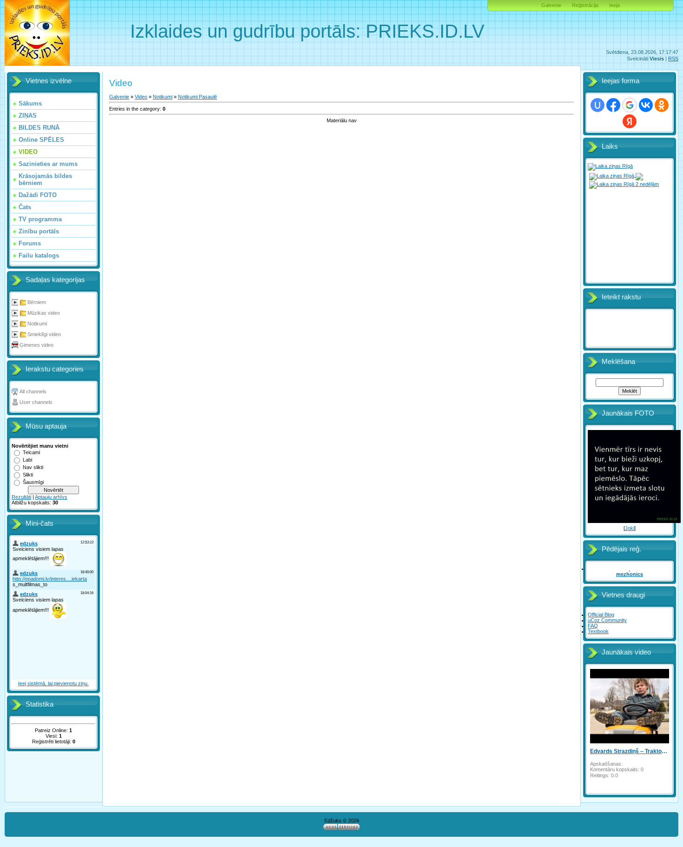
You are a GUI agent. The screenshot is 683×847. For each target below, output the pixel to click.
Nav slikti (33, 467)
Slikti (28, 474)
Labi (27, 460)
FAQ (593, 626)
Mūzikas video (43, 313)
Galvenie (551, 5)
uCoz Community (607, 620)
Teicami (31, 452)
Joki (629, 528)
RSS (673, 58)
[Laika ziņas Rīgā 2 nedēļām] (624, 183)
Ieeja (614, 5)
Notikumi (37, 323)
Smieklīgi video (44, 334)
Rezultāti (21, 497)
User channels (36, 402)
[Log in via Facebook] (613, 105)
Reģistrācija (585, 5)
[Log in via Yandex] (630, 121)
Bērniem (36, 302)
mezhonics (629, 574)
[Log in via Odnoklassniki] (662, 105)
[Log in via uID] (597, 105)
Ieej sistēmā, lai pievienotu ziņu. (53, 683)
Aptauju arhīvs (51, 497)
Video (141, 96)
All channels (33, 391)
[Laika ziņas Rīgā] (610, 166)
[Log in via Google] (629, 105)
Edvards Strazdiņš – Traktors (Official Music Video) (629, 751)
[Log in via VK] (646, 105)
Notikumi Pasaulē (197, 96)
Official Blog (601, 614)
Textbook (598, 631)
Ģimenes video (36, 345)
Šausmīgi (33, 482)
